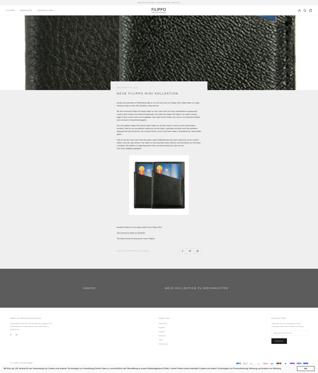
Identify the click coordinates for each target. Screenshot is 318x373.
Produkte (26, 10)
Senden (279, 341)
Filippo (10, 10)
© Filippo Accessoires (21, 363)
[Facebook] (11, 334)
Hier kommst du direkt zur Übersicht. (131, 233)
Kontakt (162, 327)
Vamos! (89, 288)
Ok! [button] (305, 369)
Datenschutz (163, 344)
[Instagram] (16, 334)
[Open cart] (310, 10)
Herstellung (45, 10)
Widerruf (162, 336)
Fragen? (162, 331)
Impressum (163, 323)
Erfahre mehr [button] (288, 368)
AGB (160, 340)
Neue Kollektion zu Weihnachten (196, 288)
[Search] (305, 10)
